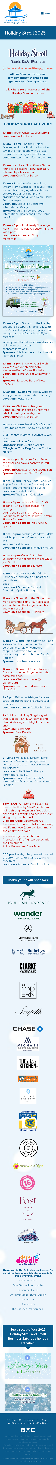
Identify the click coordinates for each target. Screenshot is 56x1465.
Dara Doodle (23, 732)
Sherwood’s (28, 1304)
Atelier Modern (40, 707)
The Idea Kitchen (42, 547)
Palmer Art (28, 1299)
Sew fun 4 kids (40, 864)
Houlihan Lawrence (27, 661)
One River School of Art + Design (28, 1294)
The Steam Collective (29, 494)
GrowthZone (35, 1461)
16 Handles (37, 612)
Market (47, 157)
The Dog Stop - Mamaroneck (28, 1309)
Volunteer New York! (28, 473)
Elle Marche (24, 352)
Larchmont (15, 843)
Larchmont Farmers (29, 157)
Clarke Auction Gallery (29, 444)
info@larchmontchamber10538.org (28, 1423)
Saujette (36, 565)
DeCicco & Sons (28, 1280)
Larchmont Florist (28, 1290)
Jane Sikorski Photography (28, 1285)
